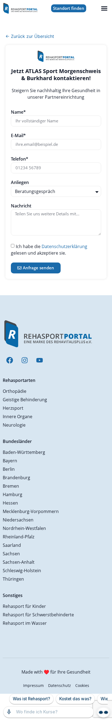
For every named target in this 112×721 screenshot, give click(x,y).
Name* (18, 112)
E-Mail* (18, 135)
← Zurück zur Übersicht (29, 36)
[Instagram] (24, 360)
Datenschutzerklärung (64, 246)
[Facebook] (9, 360)
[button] (104, 8)
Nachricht (21, 206)
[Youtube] (39, 360)
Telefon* (19, 159)
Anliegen (20, 182)
